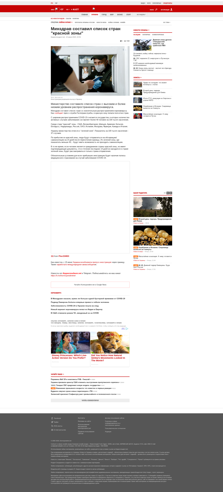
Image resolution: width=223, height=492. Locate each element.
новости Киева (101, 22)
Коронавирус (62, 321)
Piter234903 (64, 256)
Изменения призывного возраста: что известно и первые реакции (83, 388)
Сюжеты (136, 77)
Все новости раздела (57, 18)
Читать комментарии (90, 400)
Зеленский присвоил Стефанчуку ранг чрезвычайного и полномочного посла (86, 394)
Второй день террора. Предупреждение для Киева (154, 91)
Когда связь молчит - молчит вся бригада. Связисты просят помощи (152, 69)
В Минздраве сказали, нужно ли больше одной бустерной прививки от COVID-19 (88, 299)
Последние (136, 35)
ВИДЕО (143, 3)
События (68, 18)
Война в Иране (92, 22)
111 (52, 256)
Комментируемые (158, 35)
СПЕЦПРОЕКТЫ (167, 3)
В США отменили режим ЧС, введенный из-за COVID (75, 313)
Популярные (146, 35)
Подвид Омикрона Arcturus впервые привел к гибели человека (80, 302)
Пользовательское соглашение (115, 428)
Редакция (108, 431)
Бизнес (120, 14)
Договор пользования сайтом (114, 418)
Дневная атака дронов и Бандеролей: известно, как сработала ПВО (162, 42)
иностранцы (73, 323)
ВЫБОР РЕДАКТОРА (140, 193)
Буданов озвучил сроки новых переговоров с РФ (74, 391)
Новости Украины (140, 30)
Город (104, 14)
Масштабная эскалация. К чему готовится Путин (155, 115)
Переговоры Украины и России (85, 22)
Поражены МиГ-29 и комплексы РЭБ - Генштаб (73, 379)
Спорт (128, 14)
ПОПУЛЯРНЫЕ (157, 3)
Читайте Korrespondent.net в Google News (90, 285)
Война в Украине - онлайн (116, 22)
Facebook (57, 418)
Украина (94, 14)
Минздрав (57, 323)
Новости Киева (138, 223)
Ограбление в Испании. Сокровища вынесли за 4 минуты (157, 107)
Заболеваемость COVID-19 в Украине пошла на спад (75, 306)
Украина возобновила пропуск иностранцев (92, 262)
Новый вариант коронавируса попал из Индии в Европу (76, 309)
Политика (76, 18)
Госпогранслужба (99, 323)
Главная (84, 14)
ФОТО (149, 3)
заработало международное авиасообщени (76, 264)
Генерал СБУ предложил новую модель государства (78, 385)
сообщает (58, 113)
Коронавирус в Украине (114, 323)
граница (64, 323)
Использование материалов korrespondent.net (84, 426)
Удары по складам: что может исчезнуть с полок (155, 84)
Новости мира (138, 251)
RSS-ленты (58, 426)
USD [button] (67, 9)
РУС (52, 3)
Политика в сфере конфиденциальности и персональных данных (112, 423)
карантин (81, 323)
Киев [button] (52, 10)
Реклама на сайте (84, 421)
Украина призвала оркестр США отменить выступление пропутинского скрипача (87, 382)
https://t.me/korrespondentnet (63, 275)
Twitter (56, 422)
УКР (56, 3)
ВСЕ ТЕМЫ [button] (166, 22)
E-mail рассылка (60, 430)
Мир (112, 14)
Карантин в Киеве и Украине (76, 321)
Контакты (81, 418)
